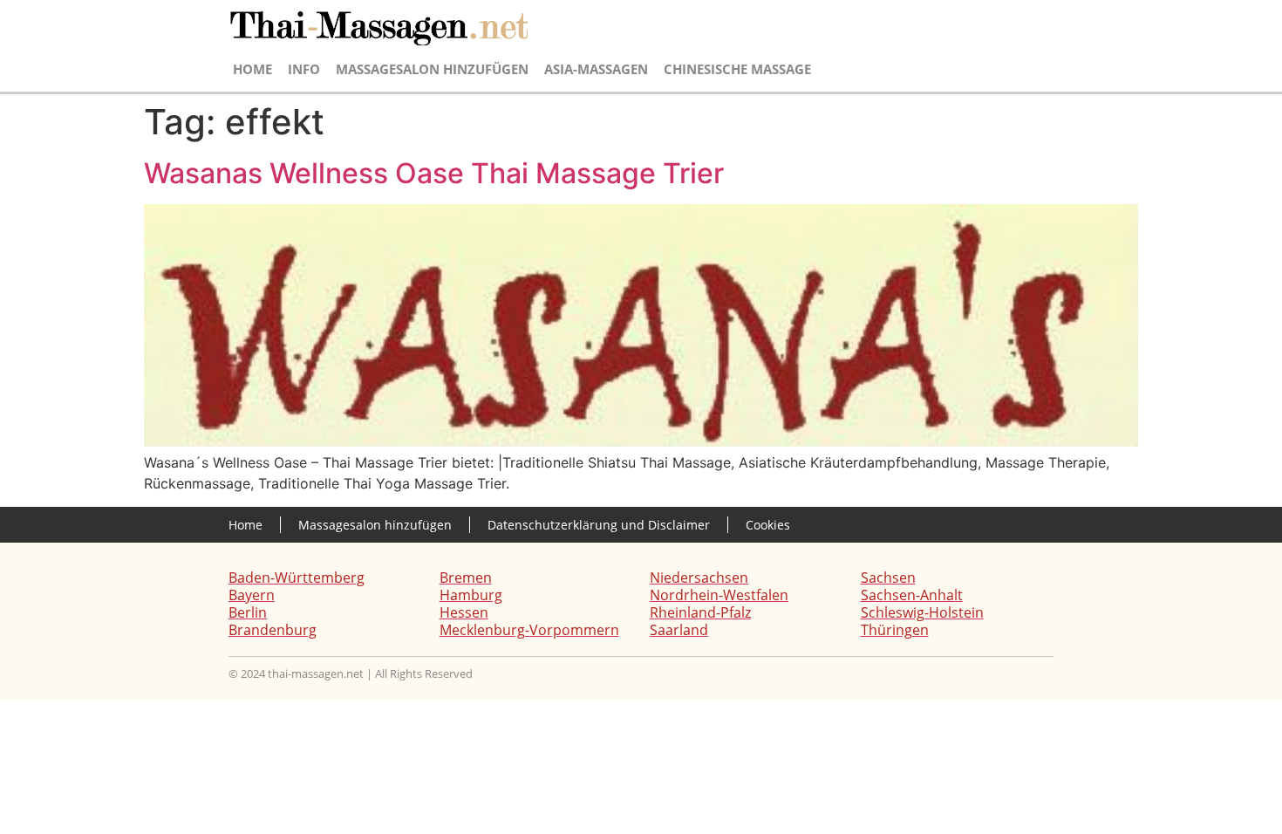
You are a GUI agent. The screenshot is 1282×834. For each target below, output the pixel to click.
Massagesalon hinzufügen (432, 69)
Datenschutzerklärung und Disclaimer (599, 524)
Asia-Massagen (596, 69)
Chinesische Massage (737, 69)
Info (304, 69)
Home (252, 69)
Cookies (768, 524)
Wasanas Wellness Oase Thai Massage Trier (434, 173)
